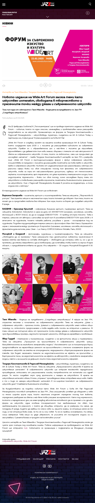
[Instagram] (44, 466)
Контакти (63, 459)
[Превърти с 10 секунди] (41, 85)
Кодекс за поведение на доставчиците (46, 477)
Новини (7, 23)
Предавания (23, 459)
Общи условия (47, 480)
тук (25, 428)
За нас (75, 459)
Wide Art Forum (30, 441)
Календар (38, 459)
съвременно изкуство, (12, 441)
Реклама (50, 459)
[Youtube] (49, 466)
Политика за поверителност (46, 472)
